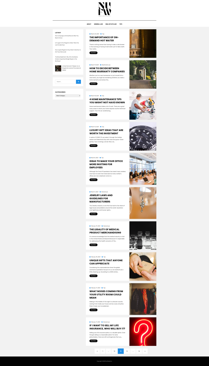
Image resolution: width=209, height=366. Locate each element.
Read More (93, 52)
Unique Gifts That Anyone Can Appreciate (106, 262)
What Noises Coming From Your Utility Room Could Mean (106, 294)
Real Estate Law (111, 24)
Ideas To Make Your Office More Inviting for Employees (106, 164)
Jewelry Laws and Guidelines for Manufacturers (101, 198)
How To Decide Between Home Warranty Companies (107, 70)
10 (115, 351)
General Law (98, 24)
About (89, 24)
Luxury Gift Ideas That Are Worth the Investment (106, 132)
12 (128, 351)
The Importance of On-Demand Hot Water (104, 39)
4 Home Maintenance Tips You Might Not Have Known (107, 101)
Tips (120, 24)
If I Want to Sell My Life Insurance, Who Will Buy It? (107, 327)
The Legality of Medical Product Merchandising (105, 231)
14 (140, 351)
